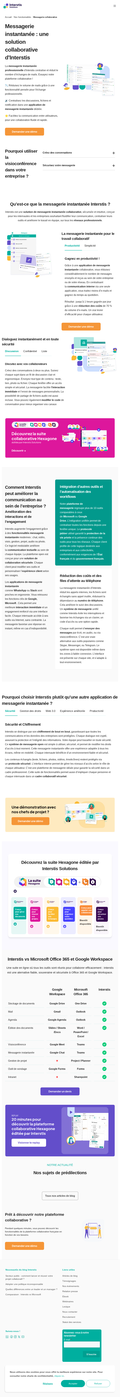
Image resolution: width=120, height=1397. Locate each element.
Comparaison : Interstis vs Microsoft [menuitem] (23, 1294)
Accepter (73, 1383)
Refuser (98, 1383)
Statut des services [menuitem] (71, 1322)
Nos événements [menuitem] (70, 1286)
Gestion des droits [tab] (30, 711)
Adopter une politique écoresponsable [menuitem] (24, 1284)
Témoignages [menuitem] (69, 1281)
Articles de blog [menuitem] (70, 1276)
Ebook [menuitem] (65, 1296)
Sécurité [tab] (10, 711)
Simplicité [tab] (90, 245)
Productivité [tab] (72, 245)
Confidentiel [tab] (30, 351)
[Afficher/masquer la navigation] (114, 6)
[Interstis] (12, 6)
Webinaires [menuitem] (67, 1301)
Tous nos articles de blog (60, 1196)
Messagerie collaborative (45, 17)
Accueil (8, 17)
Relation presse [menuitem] (70, 1291)
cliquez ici (59, 1376)
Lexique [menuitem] (66, 1306)
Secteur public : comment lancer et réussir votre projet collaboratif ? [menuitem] (29, 1277)
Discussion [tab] (12, 351)
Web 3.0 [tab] (50, 711)
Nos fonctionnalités (22, 17)
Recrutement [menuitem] (68, 1317)
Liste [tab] (44, 351)
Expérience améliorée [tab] (72, 711)
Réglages (48, 1383)
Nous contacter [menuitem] (69, 1312)
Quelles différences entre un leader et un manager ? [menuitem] (31, 1289)
